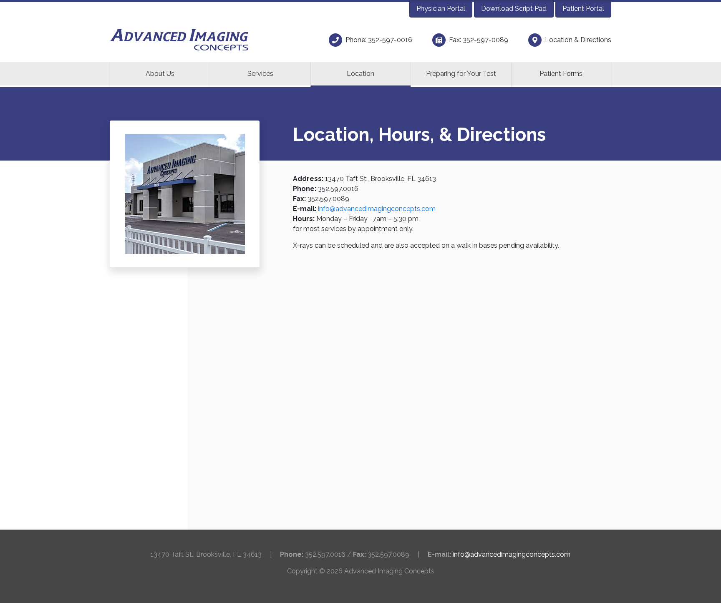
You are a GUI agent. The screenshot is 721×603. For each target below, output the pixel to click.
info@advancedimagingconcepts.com (377, 209)
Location (360, 74)
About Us (160, 74)
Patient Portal (583, 9)
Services (260, 74)
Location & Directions (578, 40)
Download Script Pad (514, 9)
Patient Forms (560, 74)
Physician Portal (440, 9)
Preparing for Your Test (461, 74)
